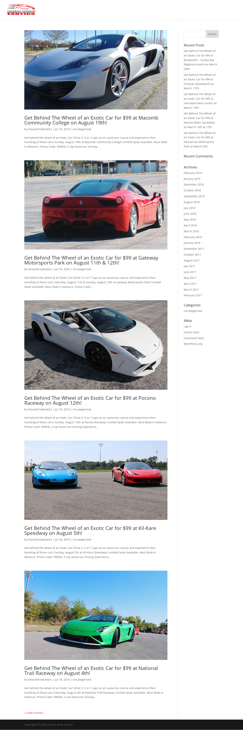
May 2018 (190, 219)
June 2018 (190, 213)
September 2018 (194, 196)
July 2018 (189, 208)
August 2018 (192, 202)
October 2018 (192, 190)
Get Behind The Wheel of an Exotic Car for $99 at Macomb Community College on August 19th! (91, 120)
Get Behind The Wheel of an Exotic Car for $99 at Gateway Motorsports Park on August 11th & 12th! (91, 260)
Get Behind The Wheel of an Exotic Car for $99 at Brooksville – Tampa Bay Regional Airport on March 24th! (200, 60)
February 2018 (193, 237)
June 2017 (190, 272)
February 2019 (193, 173)
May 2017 (190, 278)
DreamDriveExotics (40, 129)
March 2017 (191, 289)
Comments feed (194, 338)
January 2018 (192, 243)
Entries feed (191, 332)
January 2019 (192, 179)
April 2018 (190, 225)
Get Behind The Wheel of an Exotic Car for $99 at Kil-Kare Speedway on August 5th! (90, 530)
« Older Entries (33, 713)
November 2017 (194, 248)
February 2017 (193, 295)
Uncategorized (82, 129)
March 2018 (191, 231)
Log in (187, 326)
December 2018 (194, 184)
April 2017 (190, 284)
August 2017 (192, 260)
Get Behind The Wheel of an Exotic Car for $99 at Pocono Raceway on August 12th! (90, 400)
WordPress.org (193, 344)
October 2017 (192, 254)
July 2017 (189, 266)
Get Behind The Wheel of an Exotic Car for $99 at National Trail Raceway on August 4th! (91, 670)
